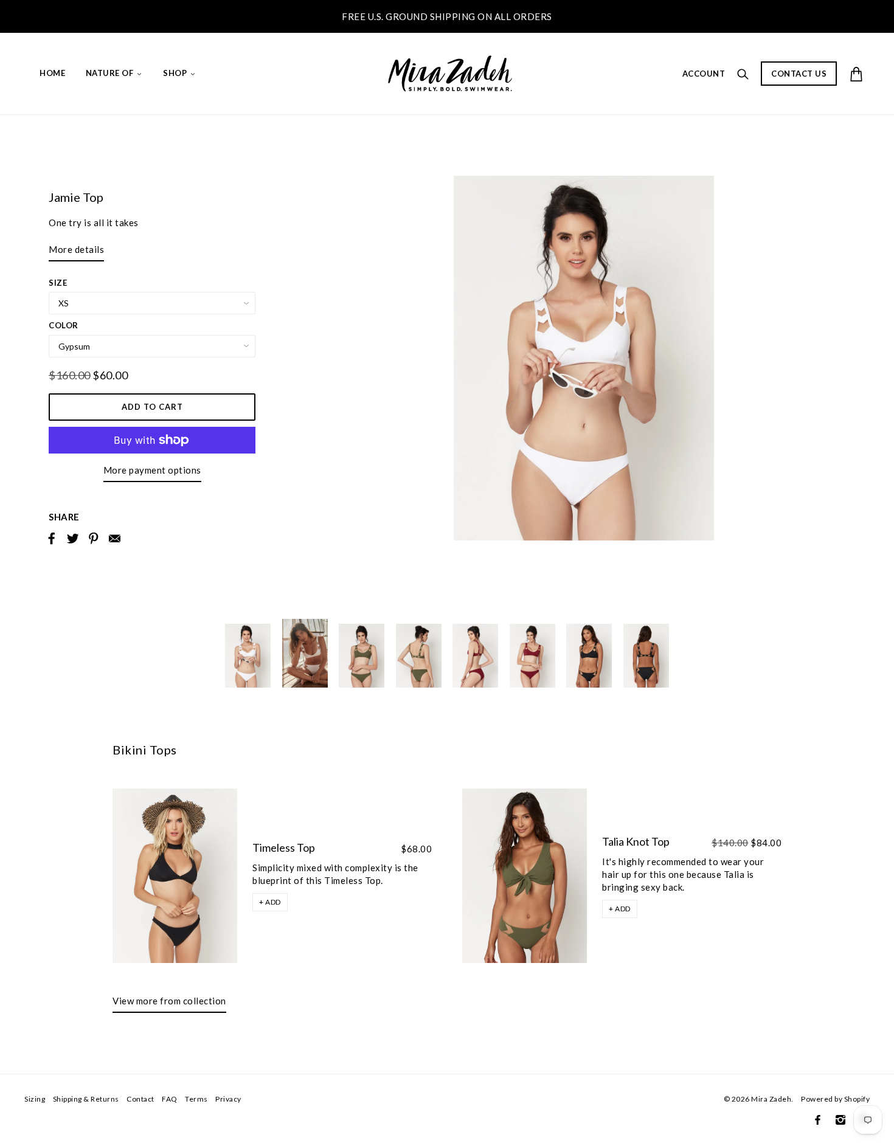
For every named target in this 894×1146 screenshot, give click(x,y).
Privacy (228, 1098)
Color (63, 325)
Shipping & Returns (86, 1098)
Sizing (34, 1098)
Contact (140, 1098)
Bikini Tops (145, 749)
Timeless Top (283, 847)
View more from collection (169, 1000)
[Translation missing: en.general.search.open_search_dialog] (743, 72)
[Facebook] (817, 1120)
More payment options (152, 469)
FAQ (170, 1098)
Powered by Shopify (835, 1098)
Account (704, 73)
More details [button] (76, 249)
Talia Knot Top (636, 841)
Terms (196, 1098)
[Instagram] (840, 1120)
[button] (270, 902)
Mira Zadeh (771, 1098)
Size (58, 283)
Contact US (798, 73)
